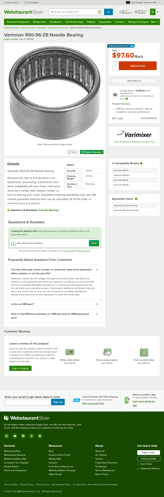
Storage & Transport (138, 22)
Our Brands (101, 455)
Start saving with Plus (93, 403)
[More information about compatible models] (141, 163)
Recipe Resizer (11, 466)
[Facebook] (23, 436)
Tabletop (91, 22)
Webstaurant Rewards (15, 455)
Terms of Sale (10, 485)
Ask (94, 243)
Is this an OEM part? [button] (22, 304)
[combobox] (76, 12)
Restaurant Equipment (18, 22)
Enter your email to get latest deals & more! (32, 396)
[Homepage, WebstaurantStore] (23, 12)
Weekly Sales (55, 459)
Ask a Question (93, 152)
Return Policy (101, 474)
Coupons (53, 462)
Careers (99, 459)
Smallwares (56, 22)
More (153, 22)
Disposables (105, 22)
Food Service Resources (61, 466)
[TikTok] (31, 436)
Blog (51, 451)
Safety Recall (55, 474)
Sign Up (57, 402)
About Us (100, 451)
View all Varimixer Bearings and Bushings (134, 142)
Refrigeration (39, 22)
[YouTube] (14, 436)
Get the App (32, 2)
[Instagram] (6, 436)
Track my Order (149, 458)
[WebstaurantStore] (44, 418)
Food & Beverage (74, 22)
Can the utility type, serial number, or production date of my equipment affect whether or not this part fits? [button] (51, 271)
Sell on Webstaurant (105, 470)
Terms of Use (68, 251)
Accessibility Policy (61, 485)
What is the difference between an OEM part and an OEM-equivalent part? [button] (50, 316)
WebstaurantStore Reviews (62, 470)
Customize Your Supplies (16, 462)
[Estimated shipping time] (126, 98)
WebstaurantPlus (12, 451)
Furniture (119, 22)
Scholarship (101, 466)
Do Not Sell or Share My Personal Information (95, 485)
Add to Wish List (134, 81)
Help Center (12, 2)
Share (74, 152)
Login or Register (20, 368)
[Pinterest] (39, 436)
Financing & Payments (106, 462)
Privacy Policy (84, 251)
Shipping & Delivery (150, 468)
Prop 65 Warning (48, 210)
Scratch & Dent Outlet (59, 455)
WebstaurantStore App (15, 459)
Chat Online (146, 464)
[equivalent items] (136, 198)
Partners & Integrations (15, 470)
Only (114, 50)
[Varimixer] (134, 134)
